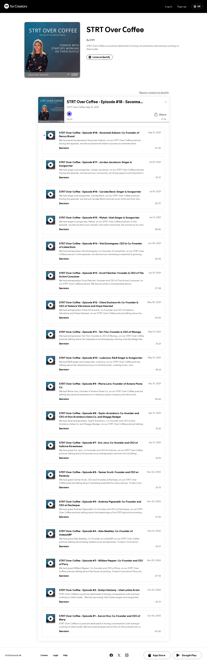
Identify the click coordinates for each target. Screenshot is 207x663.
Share (162, 114)
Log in (168, 6)
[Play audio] (165, 102)
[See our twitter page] (119, 655)
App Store (159, 655)
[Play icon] (69, 113)
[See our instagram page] (127, 655)
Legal (55, 655)
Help (65, 655)
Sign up (181, 6)
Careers (44, 655)
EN (198, 6)
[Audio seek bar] (116, 122)
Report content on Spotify (154, 92)
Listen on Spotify (101, 57)
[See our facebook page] (111, 655)
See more (64, 148)
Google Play (189, 655)
